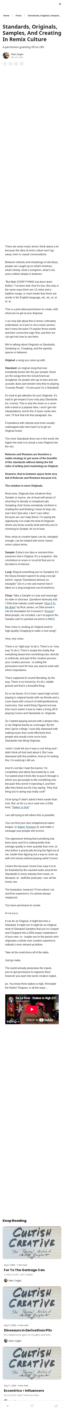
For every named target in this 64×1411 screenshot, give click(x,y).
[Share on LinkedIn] (21, 63)
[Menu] (60, 4)
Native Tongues (26, 827)
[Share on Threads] (16, 63)
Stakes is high (20, 807)
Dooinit (49, 611)
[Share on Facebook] (5, 63)
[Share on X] (10, 63)
